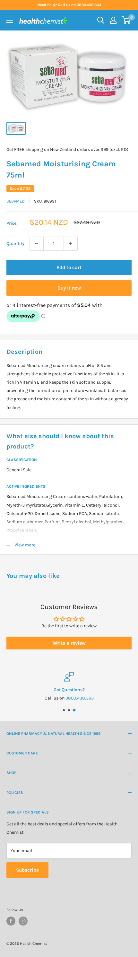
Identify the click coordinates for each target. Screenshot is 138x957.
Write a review (69, 643)
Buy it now (69, 288)
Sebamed (15, 201)
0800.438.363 (79, 698)
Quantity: (16, 243)
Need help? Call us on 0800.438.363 (69, 5)
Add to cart (69, 267)
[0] (126, 20)
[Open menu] (9, 20)
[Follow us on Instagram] (23, 921)
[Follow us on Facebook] (10, 921)
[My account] (113, 20)
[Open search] (100, 20)
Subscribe (27, 870)
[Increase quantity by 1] (70, 243)
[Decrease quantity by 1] (36, 243)
